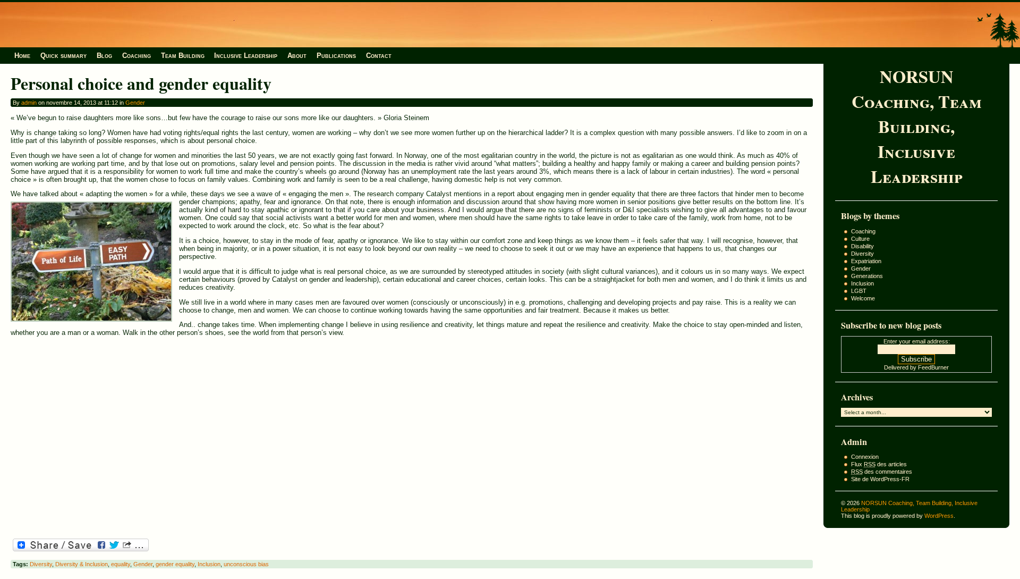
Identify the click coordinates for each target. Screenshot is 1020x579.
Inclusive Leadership (245, 56)
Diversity (862, 253)
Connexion (865, 457)
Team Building (183, 56)
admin (29, 102)
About (297, 56)
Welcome (863, 298)
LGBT (858, 291)
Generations (867, 276)
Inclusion (862, 283)
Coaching (136, 56)
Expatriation (866, 261)
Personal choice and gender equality (141, 83)
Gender (861, 268)
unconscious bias (246, 564)
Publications (336, 56)
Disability (862, 246)
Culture (860, 239)
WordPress (939, 516)
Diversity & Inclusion (81, 564)
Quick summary (63, 56)
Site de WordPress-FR (880, 479)
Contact (379, 56)
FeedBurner (933, 367)
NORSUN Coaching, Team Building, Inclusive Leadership (917, 126)
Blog (104, 56)
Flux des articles (879, 464)
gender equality (175, 564)
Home (22, 56)
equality (120, 564)
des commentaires (881, 471)
